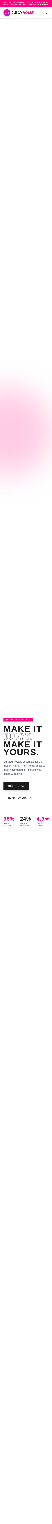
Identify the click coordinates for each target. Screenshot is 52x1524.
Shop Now (16, 786)
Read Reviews (17, 798)
